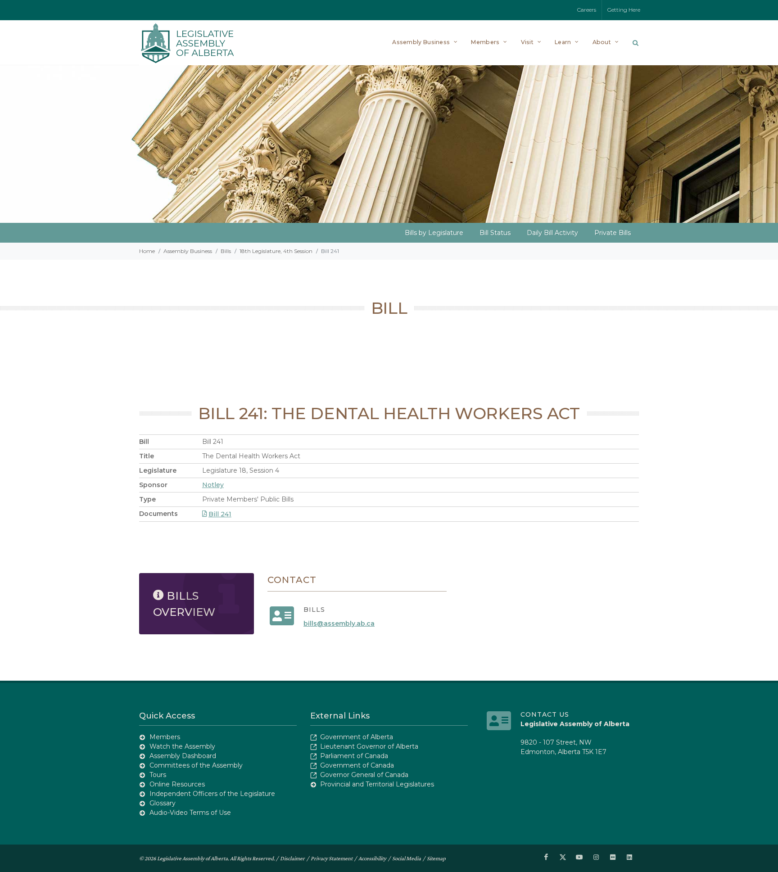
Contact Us (544, 714)
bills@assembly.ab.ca (339, 623)
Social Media (406, 858)
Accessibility (372, 858)
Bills (226, 251)
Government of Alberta (356, 737)
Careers (586, 9)
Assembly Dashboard (182, 756)
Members (164, 737)
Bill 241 (219, 514)
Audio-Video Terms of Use (190, 813)
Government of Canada (357, 765)
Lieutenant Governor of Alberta (369, 746)
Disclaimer (292, 858)
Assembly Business (187, 251)
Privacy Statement (332, 858)
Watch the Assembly (182, 746)
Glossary (162, 803)
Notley (213, 485)
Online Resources (177, 784)
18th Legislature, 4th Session (276, 251)
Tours (157, 775)
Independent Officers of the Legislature (212, 794)
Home (147, 251)
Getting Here (623, 9)
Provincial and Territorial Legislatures (377, 784)
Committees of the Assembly (196, 765)
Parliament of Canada (354, 756)
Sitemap (436, 858)
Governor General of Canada (364, 775)
